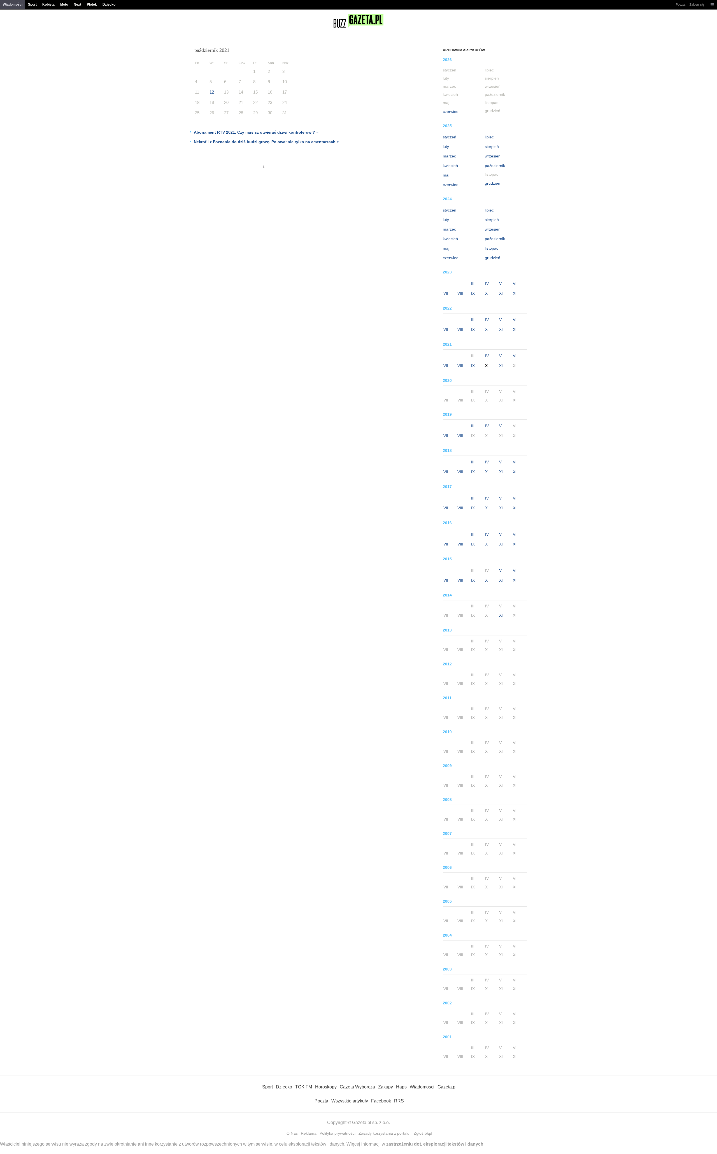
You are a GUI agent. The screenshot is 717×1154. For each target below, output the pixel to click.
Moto (64, 4)
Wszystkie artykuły (349, 1101)
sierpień (492, 146)
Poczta (680, 4)
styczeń (449, 137)
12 (211, 92)
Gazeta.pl (447, 1087)
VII (445, 293)
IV (487, 283)
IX (473, 293)
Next (77, 4)
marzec (449, 156)
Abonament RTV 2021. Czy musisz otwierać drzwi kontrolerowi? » (256, 132)
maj (446, 175)
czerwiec (450, 111)
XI (501, 293)
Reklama (308, 1133)
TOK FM (303, 1087)
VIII (460, 293)
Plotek (92, 4)
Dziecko (109, 4)
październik (495, 165)
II (458, 283)
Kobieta (48, 4)
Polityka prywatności (337, 1133)
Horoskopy (326, 1087)
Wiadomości (12, 4)
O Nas (292, 1133)
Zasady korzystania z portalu (383, 1133)
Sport (32, 4)
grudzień (492, 183)
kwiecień (450, 165)
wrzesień (492, 156)
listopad (492, 248)
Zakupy (385, 1087)
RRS (399, 1101)
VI (514, 283)
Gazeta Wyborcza (357, 1087)
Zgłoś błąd (423, 1133)
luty (446, 146)
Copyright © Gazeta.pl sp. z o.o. (358, 1122)
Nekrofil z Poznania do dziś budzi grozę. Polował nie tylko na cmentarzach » (266, 142)
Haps (401, 1087)
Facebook (381, 1101)
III (472, 283)
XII (515, 293)
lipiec (489, 137)
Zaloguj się (697, 4)
